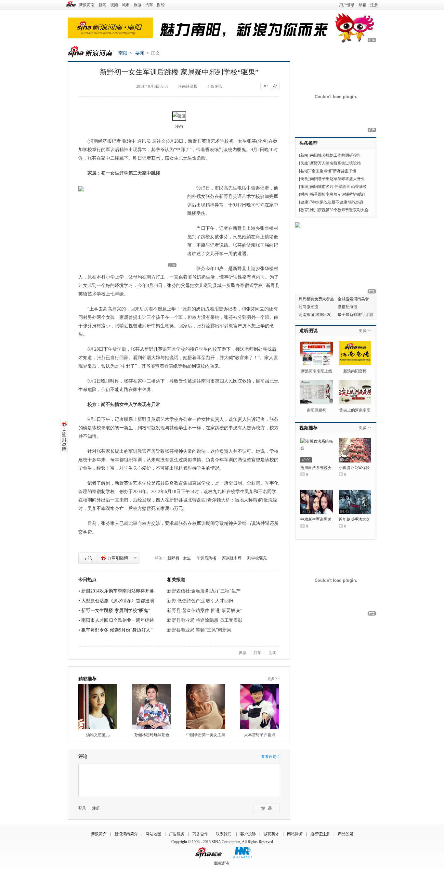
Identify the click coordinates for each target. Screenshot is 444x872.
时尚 (304, 194)
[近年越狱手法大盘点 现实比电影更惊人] (355, 502)
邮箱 (362, 5)
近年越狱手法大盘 (354, 519)
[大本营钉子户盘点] (259, 706)
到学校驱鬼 (257, 558)
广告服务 (177, 834)
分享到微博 (114, 558)
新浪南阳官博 (355, 371)
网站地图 (153, 834)
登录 (82, 808)
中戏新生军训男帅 (316, 519)
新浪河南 (87, 5)
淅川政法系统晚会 (316, 467)
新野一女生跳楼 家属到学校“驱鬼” (115, 610)
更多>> (273, 678)
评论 (88, 558)
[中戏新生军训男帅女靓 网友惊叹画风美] (316, 502)
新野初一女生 (179, 558)
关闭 (272, 653)
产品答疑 (345, 834)
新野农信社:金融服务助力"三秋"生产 (204, 591)
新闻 (102, 5)
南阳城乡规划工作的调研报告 (335, 155)
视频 (114, 5)
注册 (374, 5)
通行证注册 (320, 834)
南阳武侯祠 (316, 410)
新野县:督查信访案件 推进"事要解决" (204, 610)
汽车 (149, 5)
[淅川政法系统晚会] (316, 450)
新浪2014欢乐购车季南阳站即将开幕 (117, 591)
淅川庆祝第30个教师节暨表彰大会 (339, 210)
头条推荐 (308, 143)
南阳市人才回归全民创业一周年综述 (117, 620)
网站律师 (295, 834)
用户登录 (347, 5)
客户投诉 (248, 834)
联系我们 (224, 834)
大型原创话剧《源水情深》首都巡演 (117, 600)
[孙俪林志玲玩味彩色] (151, 706)
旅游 (137, 5)
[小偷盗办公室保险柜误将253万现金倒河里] (355, 450)
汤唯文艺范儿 (98, 735)
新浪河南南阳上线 (316, 371)
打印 (257, 653)
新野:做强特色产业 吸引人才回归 (200, 600)
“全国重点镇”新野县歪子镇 (333, 171)
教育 (304, 210)
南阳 (122, 53)
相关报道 (176, 579)
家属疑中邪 (232, 558)
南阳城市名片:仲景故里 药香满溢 (338, 186)
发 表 (267, 808)
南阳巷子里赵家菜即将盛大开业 (337, 178)
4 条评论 (214, 86)
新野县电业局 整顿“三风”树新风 (199, 630)
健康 (304, 202)
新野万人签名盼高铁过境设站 (335, 163)
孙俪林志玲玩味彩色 (151, 735)
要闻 (139, 53)
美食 (304, 178)
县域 (304, 171)
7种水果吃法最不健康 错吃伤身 (337, 202)
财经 (161, 5)
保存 (242, 653)
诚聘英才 (271, 834)
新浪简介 (99, 834)
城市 (126, 5)
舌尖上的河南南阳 (355, 410)
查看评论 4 (270, 756)
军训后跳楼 (206, 558)
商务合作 (200, 834)
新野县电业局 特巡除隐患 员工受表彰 (204, 620)
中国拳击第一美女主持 (205, 735)
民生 (304, 163)
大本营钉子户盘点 (259, 735)
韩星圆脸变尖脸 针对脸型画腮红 (338, 194)
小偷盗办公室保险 (354, 467)
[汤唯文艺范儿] (97, 706)
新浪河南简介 (126, 834)
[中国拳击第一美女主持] (205, 706)
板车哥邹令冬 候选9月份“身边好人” (116, 630)
